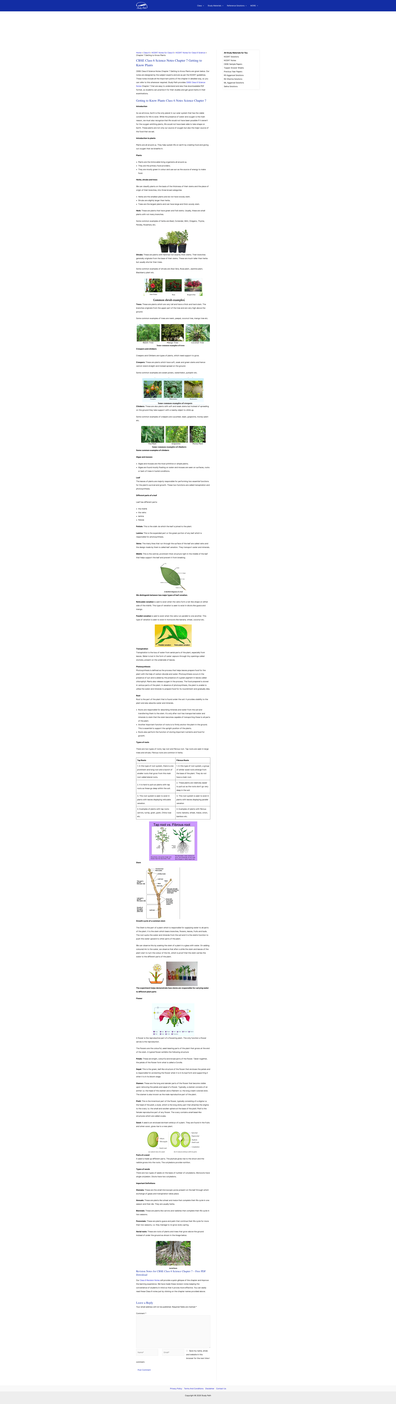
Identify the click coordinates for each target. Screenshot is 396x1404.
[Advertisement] (198, 26)
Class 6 (146, 53)
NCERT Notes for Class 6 (163, 53)
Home (138, 53)
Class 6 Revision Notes (150, 1280)
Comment (141, 1313)
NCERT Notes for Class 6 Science (190, 53)
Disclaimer (209, 1388)
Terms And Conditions (193, 1388)
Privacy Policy (176, 1388)
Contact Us (221, 1388)
